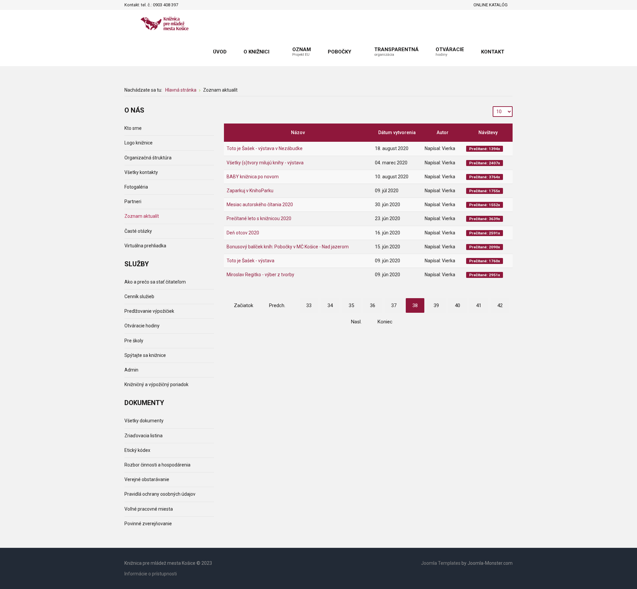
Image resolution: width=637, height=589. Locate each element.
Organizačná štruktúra (148, 157)
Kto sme (133, 128)
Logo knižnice (138, 142)
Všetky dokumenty (144, 420)
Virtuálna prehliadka (145, 245)
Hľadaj (185, 5)
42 (500, 305)
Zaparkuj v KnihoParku (250, 190)
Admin (131, 370)
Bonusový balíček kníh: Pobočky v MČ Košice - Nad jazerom (288, 246)
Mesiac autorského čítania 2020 (260, 204)
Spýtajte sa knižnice (145, 355)
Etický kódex (137, 450)
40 (457, 305)
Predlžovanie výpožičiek (149, 311)
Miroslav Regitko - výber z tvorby (260, 274)
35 (351, 305)
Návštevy (488, 132)
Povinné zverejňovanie (148, 523)
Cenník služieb (139, 296)
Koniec (385, 322)
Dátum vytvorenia (397, 132)
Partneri (132, 201)
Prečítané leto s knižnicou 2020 (259, 218)
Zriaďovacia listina (143, 435)
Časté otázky (138, 231)
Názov (298, 132)
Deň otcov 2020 (243, 232)
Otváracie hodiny (142, 325)
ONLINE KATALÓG (490, 4)
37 (393, 305)
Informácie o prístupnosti (150, 573)
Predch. (277, 305)
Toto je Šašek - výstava (250, 260)
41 (478, 305)
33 (309, 305)
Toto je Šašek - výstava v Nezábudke (265, 148)
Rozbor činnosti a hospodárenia (157, 464)
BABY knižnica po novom (253, 176)
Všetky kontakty (141, 172)
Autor (443, 132)
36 (372, 305)
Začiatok (243, 305)
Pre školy (133, 340)
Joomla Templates (440, 563)
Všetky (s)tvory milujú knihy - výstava (265, 162)
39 (436, 305)
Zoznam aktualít (141, 216)
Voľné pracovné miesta (148, 509)
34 (330, 305)
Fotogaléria (136, 187)
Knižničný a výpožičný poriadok (156, 384)
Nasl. (356, 322)
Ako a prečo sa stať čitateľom (155, 282)
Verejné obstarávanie (146, 479)
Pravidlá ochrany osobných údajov (159, 494)
